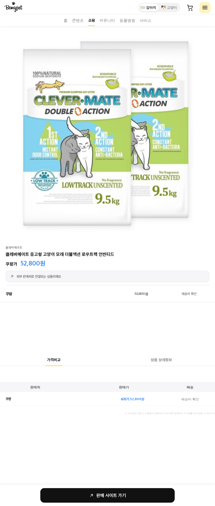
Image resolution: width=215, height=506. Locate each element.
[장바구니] (190, 7)
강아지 (151, 7)
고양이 (172, 7)
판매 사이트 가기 (111, 495)
